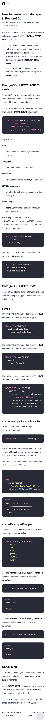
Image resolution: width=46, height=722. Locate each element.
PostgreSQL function (26, 573)
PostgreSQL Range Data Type (11, 713)
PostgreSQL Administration (36, 713)
